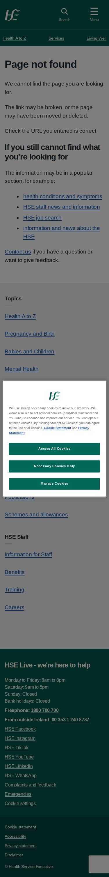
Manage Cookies (54, 483)
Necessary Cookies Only (54, 466)
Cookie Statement (57, 428)
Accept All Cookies (54, 448)
